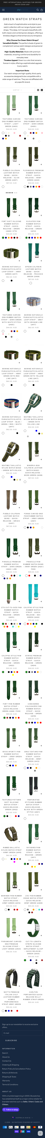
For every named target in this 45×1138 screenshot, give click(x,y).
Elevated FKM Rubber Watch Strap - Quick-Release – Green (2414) (33, 226)
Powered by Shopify (31, 1122)
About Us (6, 1057)
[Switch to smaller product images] (42, 90)
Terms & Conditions (10, 1084)
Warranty (6, 1080)
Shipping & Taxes (9, 1077)
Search (5, 1053)
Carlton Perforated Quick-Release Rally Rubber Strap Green (33, 995)
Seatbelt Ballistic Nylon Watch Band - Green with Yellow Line (33, 420)
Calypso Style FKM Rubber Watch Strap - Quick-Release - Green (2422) (11, 660)
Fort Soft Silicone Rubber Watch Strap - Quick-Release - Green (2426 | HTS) (11, 226)
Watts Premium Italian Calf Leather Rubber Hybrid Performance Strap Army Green (11, 998)
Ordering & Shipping (10, 1065)
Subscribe (11, 1040)
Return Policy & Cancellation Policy (16, 1069)
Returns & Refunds (9, 1073)
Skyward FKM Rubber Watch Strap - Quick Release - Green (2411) (33, 852)
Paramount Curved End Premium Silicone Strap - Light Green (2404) (11, 945)
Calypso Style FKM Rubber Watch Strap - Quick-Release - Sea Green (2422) (33, 612)
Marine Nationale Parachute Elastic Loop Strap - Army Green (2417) (11, 270)
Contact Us (6, 1061)
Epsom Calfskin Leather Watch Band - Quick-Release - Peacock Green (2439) (33, 271)
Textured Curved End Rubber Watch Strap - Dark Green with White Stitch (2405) (11, 320)
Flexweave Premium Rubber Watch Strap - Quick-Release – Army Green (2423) (33, 175)
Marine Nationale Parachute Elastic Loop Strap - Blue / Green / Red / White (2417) (11, 422)
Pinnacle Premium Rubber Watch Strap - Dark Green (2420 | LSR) (11, 565)
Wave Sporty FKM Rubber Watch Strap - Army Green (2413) (11, 755)
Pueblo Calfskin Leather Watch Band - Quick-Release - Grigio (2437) (11, 518)
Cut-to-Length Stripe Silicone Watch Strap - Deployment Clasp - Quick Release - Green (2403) (33, 947)
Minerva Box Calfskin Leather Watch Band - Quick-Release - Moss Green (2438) (33, 470)
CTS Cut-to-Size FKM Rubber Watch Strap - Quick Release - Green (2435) (11, 612)
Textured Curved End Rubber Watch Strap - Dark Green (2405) (33, 122)
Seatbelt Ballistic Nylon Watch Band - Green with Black (12, 468)
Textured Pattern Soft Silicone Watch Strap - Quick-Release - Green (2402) (11, 804)
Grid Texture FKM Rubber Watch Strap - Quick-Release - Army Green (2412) (33, 756)
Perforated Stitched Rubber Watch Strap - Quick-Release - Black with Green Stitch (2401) (33, 806)
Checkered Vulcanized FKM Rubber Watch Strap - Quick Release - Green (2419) (33, 710)
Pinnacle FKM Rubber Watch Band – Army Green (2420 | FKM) (33, 565)
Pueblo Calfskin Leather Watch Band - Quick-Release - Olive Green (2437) (11, 175)
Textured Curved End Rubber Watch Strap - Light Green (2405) (11, 122)
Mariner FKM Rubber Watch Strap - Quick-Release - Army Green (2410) (11, 899)
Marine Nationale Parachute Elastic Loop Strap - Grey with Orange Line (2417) (33, 320)
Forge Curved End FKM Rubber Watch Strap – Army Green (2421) (33, 517)
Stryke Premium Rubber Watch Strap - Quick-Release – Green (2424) (33, 660)
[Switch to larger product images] (38, 90)
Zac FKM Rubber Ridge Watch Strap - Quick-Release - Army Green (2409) (33, 899)
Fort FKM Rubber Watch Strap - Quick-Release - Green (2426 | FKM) (11, 707)
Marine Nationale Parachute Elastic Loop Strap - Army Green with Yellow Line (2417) (33, 373)
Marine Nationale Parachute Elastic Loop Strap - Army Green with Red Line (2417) (11, 373)
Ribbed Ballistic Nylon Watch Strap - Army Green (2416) (11, 850)
